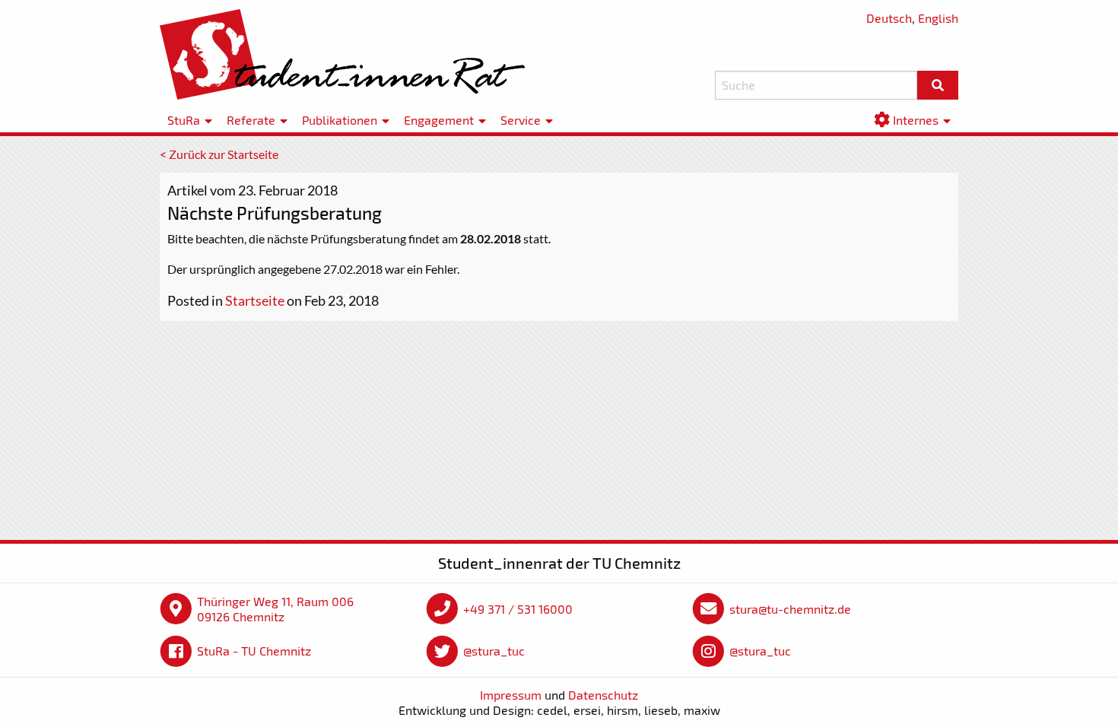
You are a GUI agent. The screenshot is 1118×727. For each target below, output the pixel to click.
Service (520, 120)
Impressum (511, 694)
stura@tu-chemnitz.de (790, 609)
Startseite (254, 300)
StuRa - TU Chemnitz (254, 650)
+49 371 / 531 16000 (518, 609)
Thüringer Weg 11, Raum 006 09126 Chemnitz (275, 609)
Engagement (439, 120)
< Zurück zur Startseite (219, 154)
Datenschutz (603, 694)
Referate (251, 120)
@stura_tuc (494, 650)
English (938, 18)
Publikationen (339, 120)
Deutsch (889, 18)
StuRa (183, 120)
